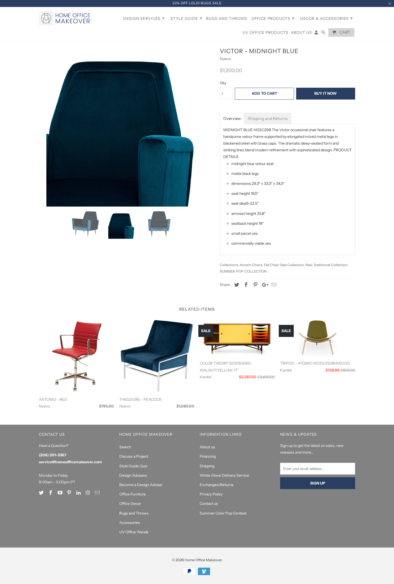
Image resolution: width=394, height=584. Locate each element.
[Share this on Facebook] (245, 285)
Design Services (144, 18)
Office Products (273, 18)
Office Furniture (132, 494)
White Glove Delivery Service (224, 475)
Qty (223, 82)
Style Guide (186, 18)
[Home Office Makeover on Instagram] (88, 493)
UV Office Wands (133, 532)
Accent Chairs (251, 265)
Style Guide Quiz (133, 466)
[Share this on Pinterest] (254, 285)
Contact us (209, 503)
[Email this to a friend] (273, 285)
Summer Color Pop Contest (223, 513)
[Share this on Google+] (263, 285)
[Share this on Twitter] (236, 285)
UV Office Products (265, 32)
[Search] (323, 33)
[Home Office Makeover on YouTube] (61, 493)
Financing (208, 456)
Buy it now (325, 93)
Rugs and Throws (133, 513)
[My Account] (316, 33)
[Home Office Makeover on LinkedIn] (79, 493)
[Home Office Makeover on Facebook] (51, 493)
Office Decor (130, 503)
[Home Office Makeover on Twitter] (42, 493)
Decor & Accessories (326, 18)
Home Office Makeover (203, 560)
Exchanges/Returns (216, 484)
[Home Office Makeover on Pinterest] (70, 493)
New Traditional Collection (326, 265)
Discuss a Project (133, 456)
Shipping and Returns (268, 118)
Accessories (129, 522)
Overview (232, 118)
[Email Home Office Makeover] (98, 493)
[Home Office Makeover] (65, 18)
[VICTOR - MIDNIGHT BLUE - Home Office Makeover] (126, 126)
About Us (301, 32)
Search (125, 447)
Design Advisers (133, 475)
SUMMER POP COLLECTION (243, 271)
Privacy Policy (211, 494)
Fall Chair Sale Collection (284, 265)
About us (207, 447)
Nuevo (225, 58)
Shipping (207, 466)
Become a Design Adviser (141, 484)
